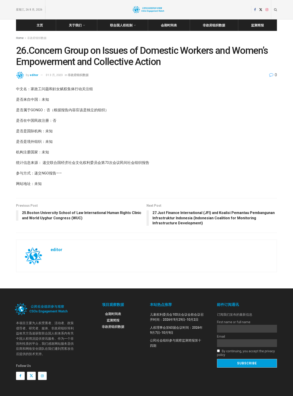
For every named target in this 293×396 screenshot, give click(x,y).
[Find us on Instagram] (267, 9)
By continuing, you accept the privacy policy (246, 353)
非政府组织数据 (214, 25)
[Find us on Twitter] (260, 9)
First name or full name (233, 322)
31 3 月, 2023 (54, 75)
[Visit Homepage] (148, 9)
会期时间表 (169, 25)
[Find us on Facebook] (255, 9)
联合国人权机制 (121, 25)
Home (20, 38)
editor (34, 75)
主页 (40, 25)
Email (221, 336)
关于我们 (75, 25)
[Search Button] (275, 9)
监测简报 (257, 25)
